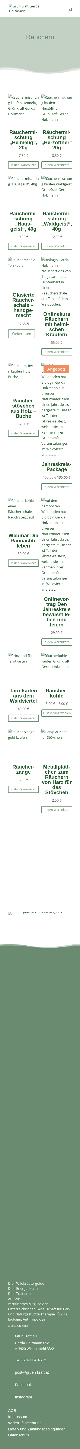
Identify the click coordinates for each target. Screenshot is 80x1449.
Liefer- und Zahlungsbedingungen (36, 1429)
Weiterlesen (21, 333)
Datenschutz (18, 1435)
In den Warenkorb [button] (23, 165)
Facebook (23, 1385)
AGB (12, 1410)
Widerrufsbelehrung (25, 1423)
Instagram (23, 1397)
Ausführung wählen (56, 713)
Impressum (17, 1417)
